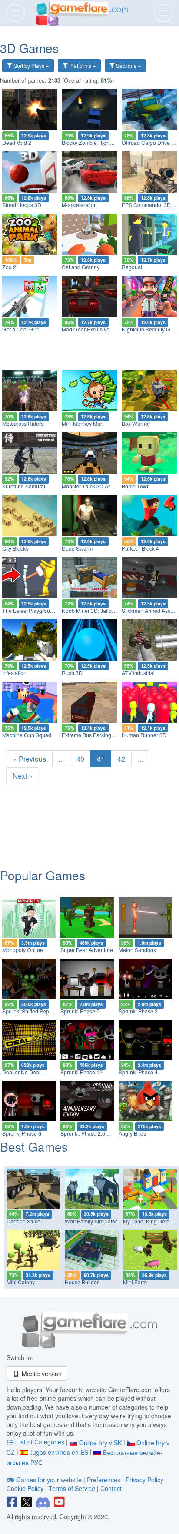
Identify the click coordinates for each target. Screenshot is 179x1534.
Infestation (14, 673)
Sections (126, 65)
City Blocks (15, 548)
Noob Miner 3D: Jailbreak (92, 611)
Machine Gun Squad (26, 735)
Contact (111, 1488)
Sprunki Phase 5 (79, 1011)
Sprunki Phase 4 (138, 1072)
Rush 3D (72, 673)
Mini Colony (21, 1282)
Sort (28, 65)
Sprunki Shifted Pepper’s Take (38, 1011)
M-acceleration (79, 205)
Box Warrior (136, 424)
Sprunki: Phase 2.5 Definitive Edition (103, 1133)
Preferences (104, 1479)
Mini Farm (135, 1282)
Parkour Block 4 (140, 548)
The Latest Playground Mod (35, 611)
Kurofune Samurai (23, 486)
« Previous (29, 759)
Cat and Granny (80, 267)
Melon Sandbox (137, 950)
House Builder (82, 1282)
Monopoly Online (22, 950)
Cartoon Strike (23, 1221)
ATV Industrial (138, 673)
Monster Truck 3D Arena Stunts (98, 486)
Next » (23, 776)
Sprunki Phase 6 (21, 1133)
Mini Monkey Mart (82, 424)
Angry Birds (132, 1133)
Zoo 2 (9, 267)
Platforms (80, 65)
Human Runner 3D (144, 735)
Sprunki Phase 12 (81, 1072)
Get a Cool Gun (21, 329)
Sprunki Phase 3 (138, 1011)
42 (121, 759)
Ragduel (132, 267)
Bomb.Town (136, 486)
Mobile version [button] (41, 1373)
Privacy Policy (144, 1479)
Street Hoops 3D (21, 205)
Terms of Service (72, 1488)
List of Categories (40, 1441)
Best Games (34, 1146)
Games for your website (48, 1479)
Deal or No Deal (21, 1072)
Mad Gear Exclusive (85, 329)
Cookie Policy (25, 1488)
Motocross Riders (22, 424)
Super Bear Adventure (86, 950)
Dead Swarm (77, 548)
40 (80, 759)
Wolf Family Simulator (91, 1221)
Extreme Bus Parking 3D (90, 735)
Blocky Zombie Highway (90, 143)
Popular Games (42, 875)
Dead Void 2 (16, 143)
